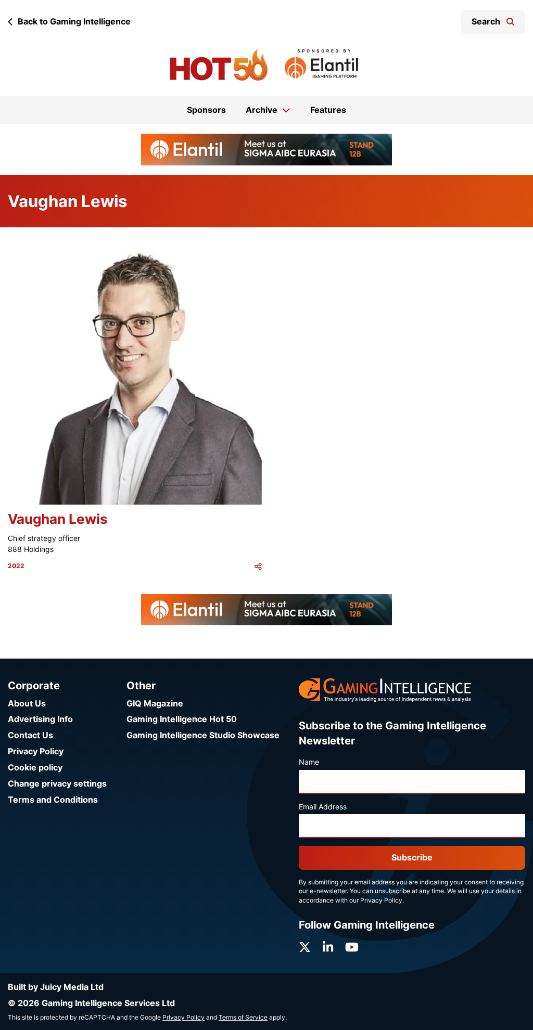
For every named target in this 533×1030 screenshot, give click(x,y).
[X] (305, 947)
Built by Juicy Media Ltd (56, 987)
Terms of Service (243, 1017)
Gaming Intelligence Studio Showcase (203, 735)
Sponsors (206, 110)
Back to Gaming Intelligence (74, 22)
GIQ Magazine (154, 704)
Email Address (323, 807)
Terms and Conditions (53, 800)
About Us (27, 704)
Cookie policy (35, 767)
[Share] (258, 566)
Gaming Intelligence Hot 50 (181, 719)
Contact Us (30, 735)
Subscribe (412, 857)
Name (309, 762)
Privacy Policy (36, 751)
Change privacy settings (57, 784)
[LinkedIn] (328, 947)
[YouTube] (352, 947)
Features (328, 110)
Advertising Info (40, 719)
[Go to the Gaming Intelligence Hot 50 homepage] (219, 65)
